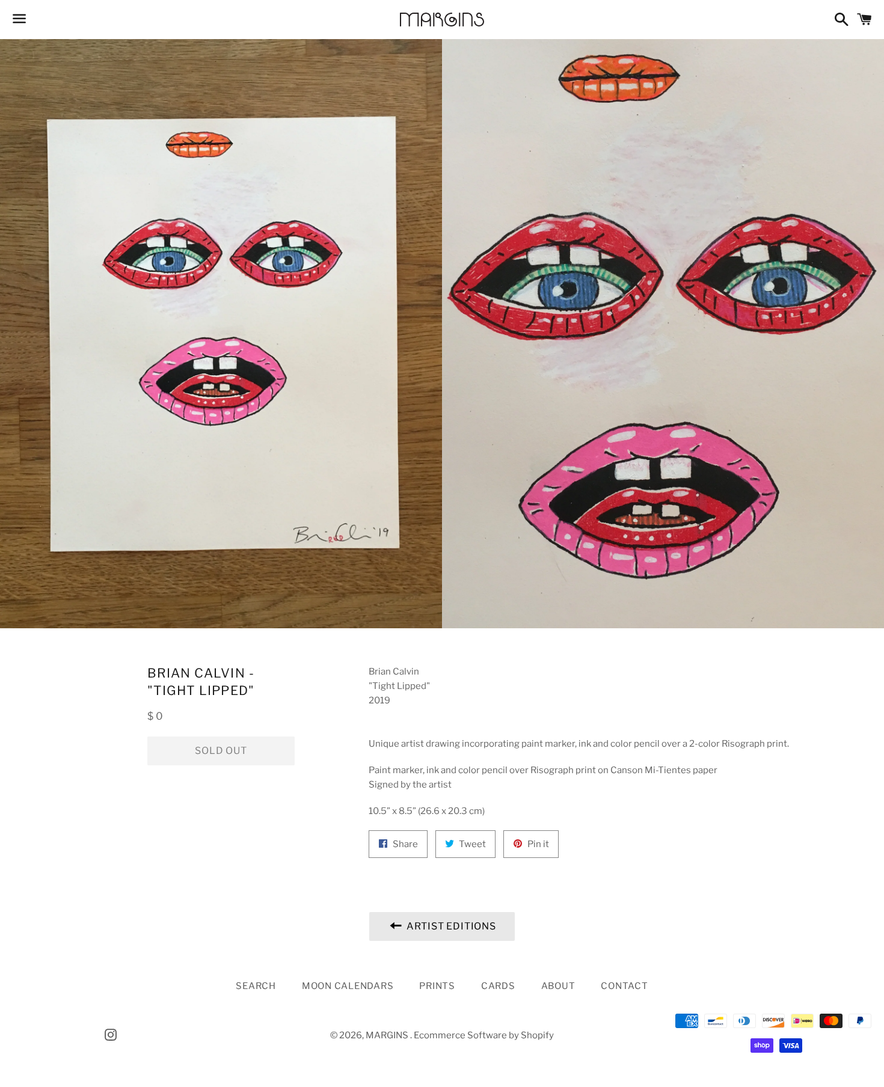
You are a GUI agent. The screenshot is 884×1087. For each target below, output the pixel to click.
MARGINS (388, 1035)
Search (256, 986)
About (558, 986)
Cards (498, 986)
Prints (437, 986)
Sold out (221, 750)
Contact (624, 986)
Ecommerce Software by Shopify (484, 1035)
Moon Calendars (348, 986)
